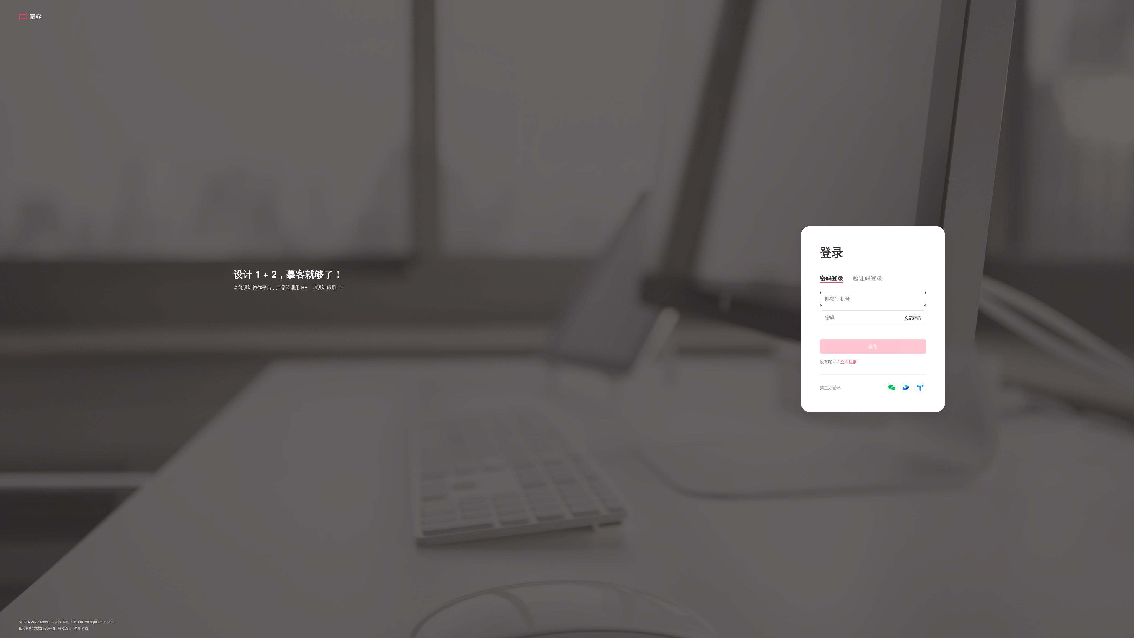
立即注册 (848, 361)
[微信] (892, 387)
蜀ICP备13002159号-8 (37, 628)
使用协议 (81, 628)
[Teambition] (920, 387)
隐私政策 (65, 628)
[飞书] (906, 387)
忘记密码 (913, 318)
